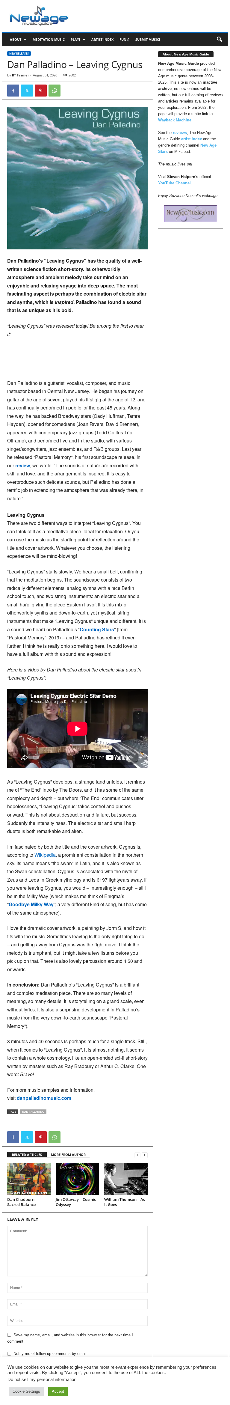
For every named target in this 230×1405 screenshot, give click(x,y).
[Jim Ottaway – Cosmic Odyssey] (77, 1179)
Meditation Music (49, 39)
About (15, 39)
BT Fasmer (20, 75)
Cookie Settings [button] (26, 1391)
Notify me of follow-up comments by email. (50, 1353)
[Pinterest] (41, 91)
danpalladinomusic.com (44, 1097)
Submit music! (147, 39)
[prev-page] (137, 1155)
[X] (27, 91)
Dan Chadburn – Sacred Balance (22, 1202)
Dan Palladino (33, 1112)
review (22, 465)
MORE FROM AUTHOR (68, 1154)
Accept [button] (58, 1391)
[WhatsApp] (54, 91)
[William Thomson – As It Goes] (126, 1179)
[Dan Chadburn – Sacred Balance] (29, 1179)
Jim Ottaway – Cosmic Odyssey (76, 1202)
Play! (75, 39)
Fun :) (124, 39)
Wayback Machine (174, 120)
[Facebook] (13, 91)
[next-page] (145, 1155)
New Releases (19, 53)
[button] (219, 39)
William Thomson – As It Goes (124, 1202)
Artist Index (102, 39)
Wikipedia (45, 854)
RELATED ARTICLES (27, 1154)
